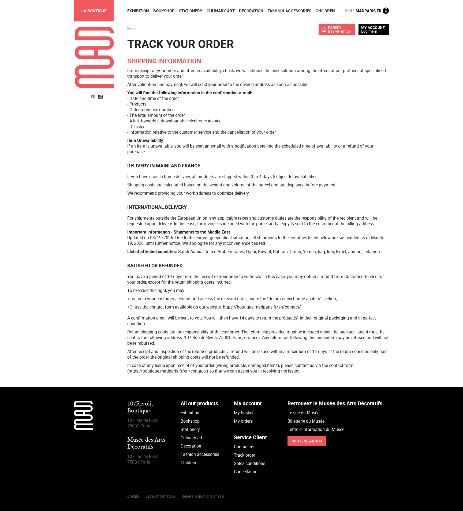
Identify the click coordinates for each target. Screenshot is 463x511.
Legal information (160, 496)
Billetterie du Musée (305, 421)
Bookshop (190, 421)
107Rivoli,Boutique (140, 407)
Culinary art (191, 438)
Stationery (190, 429)
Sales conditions (249, 463)
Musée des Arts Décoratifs (146, 443)
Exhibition (190, 413)
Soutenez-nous (307, 441)
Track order (244, 455)
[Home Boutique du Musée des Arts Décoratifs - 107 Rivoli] (94, 86)
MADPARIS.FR (364, 10)
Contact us (244, 447)
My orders (243, 421)
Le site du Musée (303, 413)
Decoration (191, 446)
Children (188, 462)
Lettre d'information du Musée (315, 429)
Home (131, 28)
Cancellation (245, 472)
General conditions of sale (202, 496)
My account (373, 27)
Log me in (369, 31)
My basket (243, 413)
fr (93, 96)
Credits (133, 496)
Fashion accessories (200, 454)
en (100, 96)
